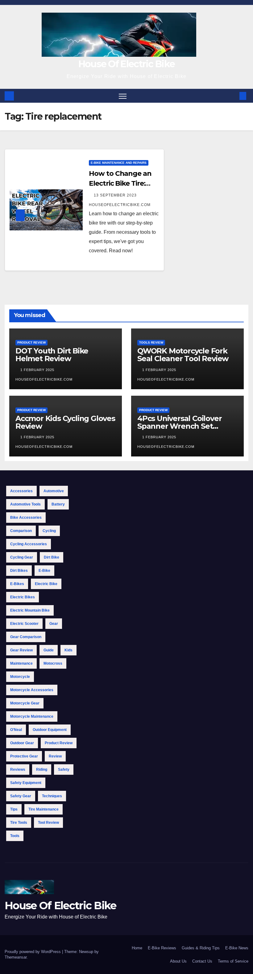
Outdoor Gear (22, 743)
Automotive (54, 491)
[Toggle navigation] (122, 96)
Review (55, 756)
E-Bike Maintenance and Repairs (119, 162)
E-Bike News (236, 948)
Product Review (31, 342)
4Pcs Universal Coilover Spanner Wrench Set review (179, 426)
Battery (58, 504)
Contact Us (202, 961)
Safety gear (20, 796)
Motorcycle (20, 677)
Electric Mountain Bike (30, 610)
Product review (59, 743)
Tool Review (48, 822)
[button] (233, 95)
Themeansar (16, 957)
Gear (53, 623)
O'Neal (16, 730)
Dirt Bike (51, 557)
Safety (63, 769)
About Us (178, 961)
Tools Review (151, 342)
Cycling (49, 531)
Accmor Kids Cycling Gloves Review (65, 422)
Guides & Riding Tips (201, 948)
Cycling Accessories (28, 544)
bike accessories (26, 517)
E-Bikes (17, 584)
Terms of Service (233, 961)
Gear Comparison (25, 637)
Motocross (53, 663)
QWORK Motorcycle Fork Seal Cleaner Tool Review (182, 354)
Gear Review (21, 650)
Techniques (52, 796)
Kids (68, 650)
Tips (14, 809)
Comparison (21, 531)
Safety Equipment (25, 783)
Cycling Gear (21, 557)
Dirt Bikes (19, 570)
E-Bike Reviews (162, 948)
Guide (49, 650)
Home (137, 948)
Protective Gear (24, 756)
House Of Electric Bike (126, 64)
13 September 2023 (116, 195)
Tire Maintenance (43, 809)
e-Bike (44, 570)
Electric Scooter (24, 623)
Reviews (17, 769)
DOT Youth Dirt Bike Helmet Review (51, 354)
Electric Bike (46, 584)
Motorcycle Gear (24, 703)
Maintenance (21, 663)
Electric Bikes (22, 597)
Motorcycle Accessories (31, 690)
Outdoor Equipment (50, 730)
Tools (14, 836)
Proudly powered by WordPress (33, 951)
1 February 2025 (38, 370)
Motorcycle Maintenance (31, 716)
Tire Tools (18, 822)
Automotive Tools (25, 504)
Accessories (21, 491)
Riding (41, 769)
